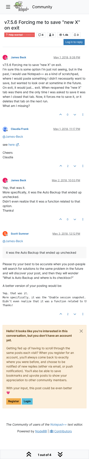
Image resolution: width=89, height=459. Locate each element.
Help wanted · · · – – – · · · (21, 34)
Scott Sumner (20, 233)
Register (13, 401)
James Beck (18, 57)
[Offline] (7, 129)
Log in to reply (74, 42)
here (11, 144)
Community (42, 7)
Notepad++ (58, 424)
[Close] (81, 331)
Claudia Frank (20, 129)
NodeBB (41, 431)
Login (27, 401)
